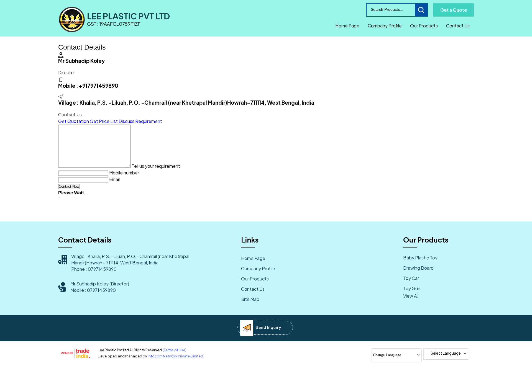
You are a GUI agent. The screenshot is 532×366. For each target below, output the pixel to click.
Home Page (347, 26)
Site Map (250, 299)
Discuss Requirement (140, 121)
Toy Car (411, 278)
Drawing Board (418, 268)
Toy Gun (411, 288)
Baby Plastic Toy (420, 258)
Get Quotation (73, 121)
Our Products (424, 26)
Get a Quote (453, 10)
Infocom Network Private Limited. (176, 356)
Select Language (446, 352)
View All (410, 296)
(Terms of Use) (174, 350)
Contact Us (458, 26)
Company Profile (385, 26)
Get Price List (104, 121)
